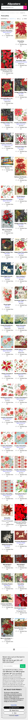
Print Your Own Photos (14, 1)
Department (4, 18)
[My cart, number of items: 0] (26, 4)
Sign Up (22, 666)
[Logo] (14, 4)
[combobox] (12, 7)
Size (18, 18)
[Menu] (2, 4)
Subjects (12, 18)
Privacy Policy (14, 705)
